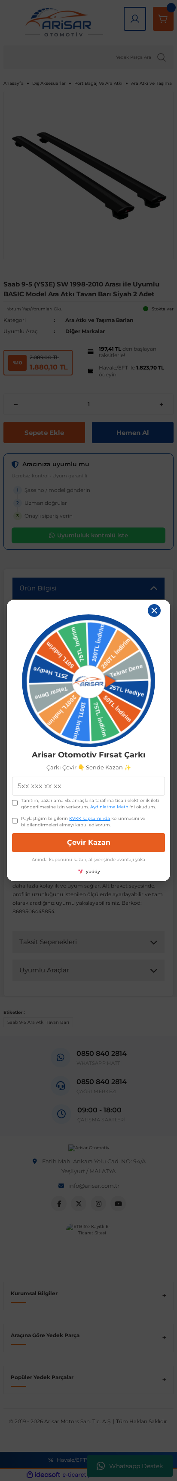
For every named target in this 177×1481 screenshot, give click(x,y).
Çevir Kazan (88, 842)
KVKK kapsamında (89, 818)
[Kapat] (154, 610)
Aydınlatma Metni (110, 807)
